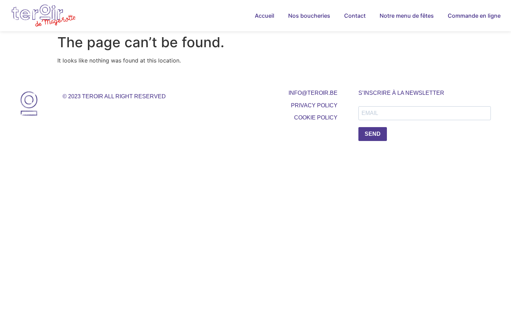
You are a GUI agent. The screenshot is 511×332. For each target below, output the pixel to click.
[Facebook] (71, 110)
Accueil (264, 15)
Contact (355, 15)
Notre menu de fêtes (407, 15)
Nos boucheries (309, 15)
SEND (373, 134)
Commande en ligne (474, 15)
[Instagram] (89, 110)
